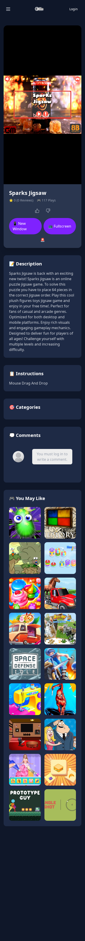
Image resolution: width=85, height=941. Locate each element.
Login (73, 9)
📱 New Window (20, 226)
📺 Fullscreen (59, 226)
